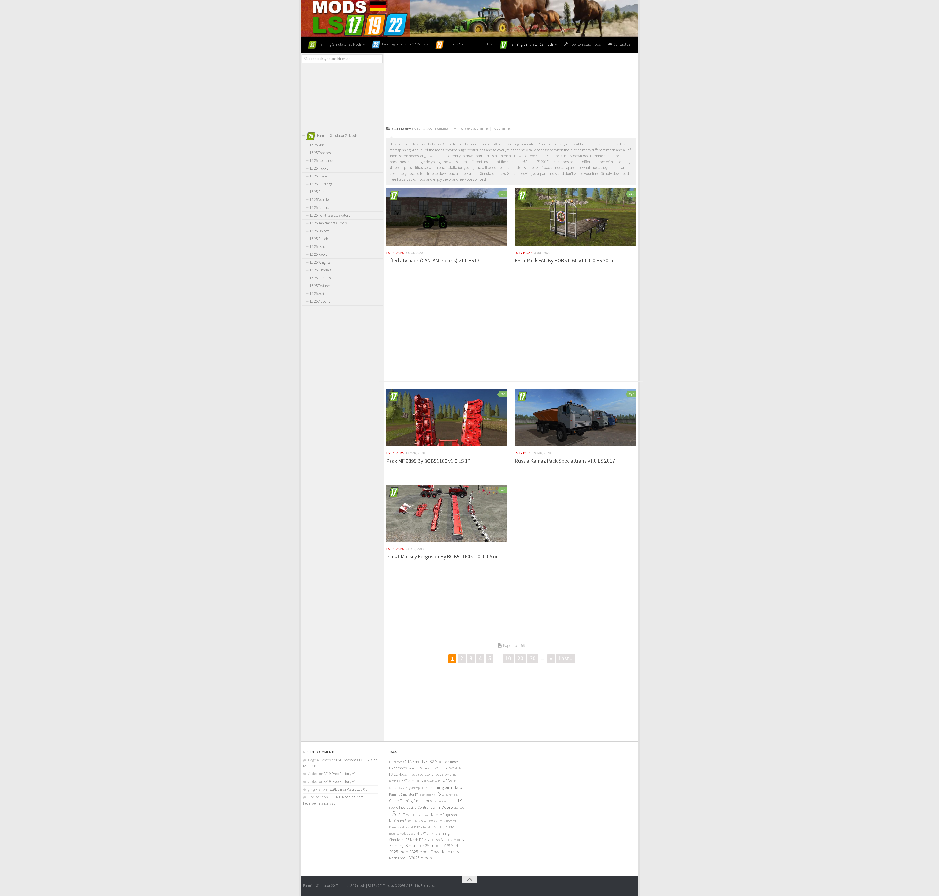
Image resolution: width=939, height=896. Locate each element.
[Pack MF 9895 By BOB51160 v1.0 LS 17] (446, 417)
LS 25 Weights (320, 262)
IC (396, 807)
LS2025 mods (419, 858)
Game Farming (450, 794)
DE (422, 788)
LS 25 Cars (317, 191)
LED (456, 808)
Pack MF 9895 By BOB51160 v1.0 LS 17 (428, 460)
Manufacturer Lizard (418, 815)
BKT (455, 781)
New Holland (405, 827)
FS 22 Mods (398, 774)
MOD (432, 821)
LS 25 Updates (320, 278)
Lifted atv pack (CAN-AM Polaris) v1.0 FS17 (433, 260)
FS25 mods (412, 780)
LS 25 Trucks (319, 168)
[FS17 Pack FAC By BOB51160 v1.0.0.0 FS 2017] (575, 217)
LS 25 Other (318, 246)
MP (437, 821)
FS (438, 793)
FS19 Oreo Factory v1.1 (341, 773)
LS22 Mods (454, 768)
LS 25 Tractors (320, 152)
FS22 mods (398, 767)
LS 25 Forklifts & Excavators (330, 215)
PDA (419, 827)
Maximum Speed (401, 821)
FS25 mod (398, 851)
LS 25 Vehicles (320, 199)
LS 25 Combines (321, 160)
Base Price (432, 781)
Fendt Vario (425, 794)
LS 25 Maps (318, 145)
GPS (452, 801)
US (408, 833)
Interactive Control (414, 807)
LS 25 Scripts (319, 293)
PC (415, 827)
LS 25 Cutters (319, 207)
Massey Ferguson (444, 814)
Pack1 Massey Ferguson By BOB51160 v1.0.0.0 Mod (442, 556)
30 (533, 658)
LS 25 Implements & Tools (328, 223)
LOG (461, 807)
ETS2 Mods (434, 761)
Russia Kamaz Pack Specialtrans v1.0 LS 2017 (565, 460)
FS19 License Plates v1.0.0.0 (347, 789)
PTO (451, 827)
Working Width (421, 833)
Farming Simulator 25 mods (415, 845)
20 (520, 658)
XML (434, 833)
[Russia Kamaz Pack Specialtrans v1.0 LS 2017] (575, 417)
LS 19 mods (396, 762)
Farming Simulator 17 (403, 794)
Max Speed (421, 821)
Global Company (439, 801)
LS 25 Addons (320, 301)
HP (459, 800)
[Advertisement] (511, 87)
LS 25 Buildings (321, 184)
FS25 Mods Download (429, 851)
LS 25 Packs (318, 254)
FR (433, 794)
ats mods (451, 761)
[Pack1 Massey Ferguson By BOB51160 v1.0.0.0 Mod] (446, 513)
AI (425, 781)
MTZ (442, 821)
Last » (566, 658)
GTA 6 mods (415, 761)
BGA (448, 780)
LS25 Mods (450, 845)
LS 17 (401, 814)
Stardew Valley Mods (444, 839)
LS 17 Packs (395, 252)
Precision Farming (433, 827)
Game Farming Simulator (409, 800)
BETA (441, 781)
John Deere (441, 807)
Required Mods (397, 833)
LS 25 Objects (319, 231)
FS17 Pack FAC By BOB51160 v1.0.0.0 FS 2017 (564, 260)
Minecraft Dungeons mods (424, 775)
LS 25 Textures (320, 285)
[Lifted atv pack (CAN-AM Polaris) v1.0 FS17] (446, 217)
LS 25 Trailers (319, 176)
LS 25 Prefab (319, 238)
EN (426, 788)
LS (392, 813)
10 (508, 658)
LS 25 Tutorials (320, 270)
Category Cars (396, 788)
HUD (392, 807)
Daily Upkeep (412, 788)
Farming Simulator (446, 787)
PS (446, 827)
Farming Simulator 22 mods (427, 768)
